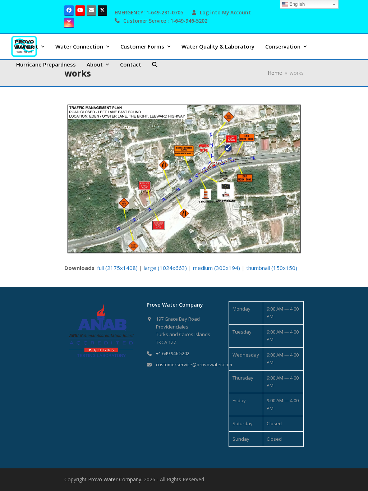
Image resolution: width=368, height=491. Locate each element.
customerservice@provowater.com (194, 364)
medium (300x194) (216, 267)
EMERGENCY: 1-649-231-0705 (149, 12)
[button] (155, 64)
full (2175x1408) (117, 267)
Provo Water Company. (115, 479)
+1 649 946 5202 (172, 353)
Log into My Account (225, 12)
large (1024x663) (165, 267)
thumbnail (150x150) (271, 267)
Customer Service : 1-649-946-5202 (165, 20)
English (296, 4)
